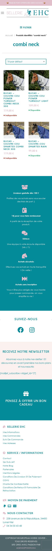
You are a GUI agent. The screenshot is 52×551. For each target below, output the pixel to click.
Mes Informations (11, 432)
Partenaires (8, 469)
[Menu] (2, 12)
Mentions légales (11, 473)
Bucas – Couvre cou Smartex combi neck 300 (14, 145)
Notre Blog (8, 465)
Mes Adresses (9, 443)
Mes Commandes (11, 436)
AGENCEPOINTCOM (26, 548)
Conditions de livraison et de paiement (22, 476)
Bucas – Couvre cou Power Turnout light (39, 97)
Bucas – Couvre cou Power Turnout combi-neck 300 (12, 99)
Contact (7, 458)
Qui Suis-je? (9, 462)
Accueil (9, 35)
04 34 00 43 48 (14, 525)
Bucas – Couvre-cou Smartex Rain (38, 144)
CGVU (6, 480)
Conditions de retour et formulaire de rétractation (21, 489)
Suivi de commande (13, 439)
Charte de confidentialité (15, 484)
